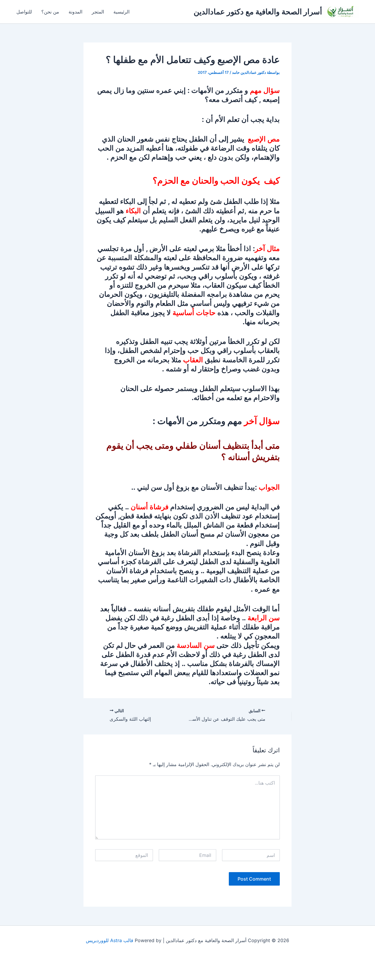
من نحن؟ (50, 12)
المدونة (75, 12)
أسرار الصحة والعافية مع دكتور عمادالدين (258, 11)
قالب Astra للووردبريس (109, 940)
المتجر (98, 12)
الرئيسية (121, 12)
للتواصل (24, 12)
